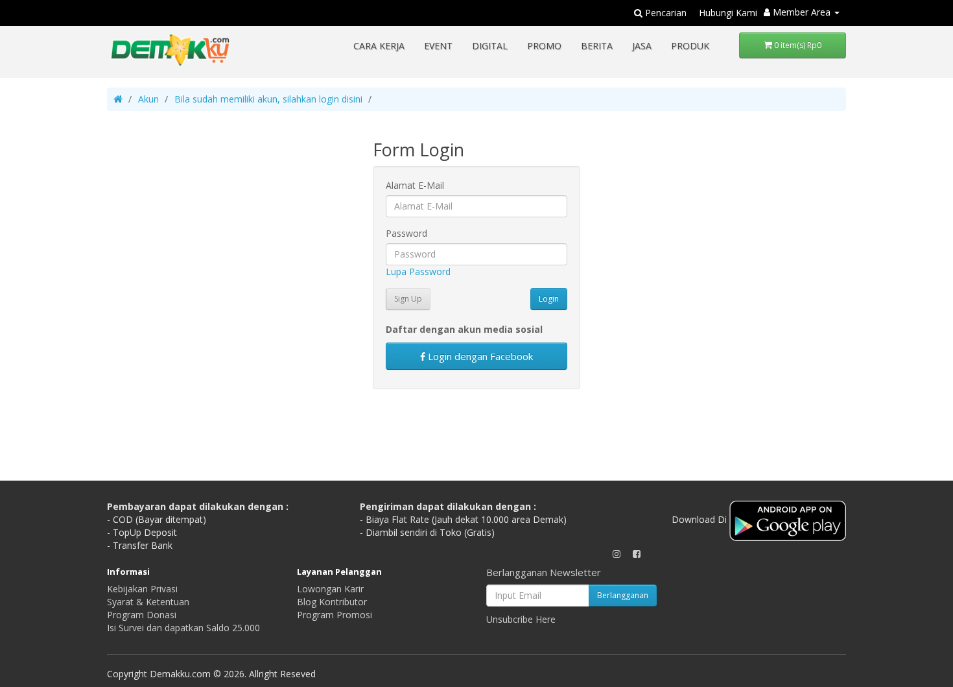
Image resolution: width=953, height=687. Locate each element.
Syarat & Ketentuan (148, 602)
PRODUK (690, 46)
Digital (490, 46)
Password (406, 233)
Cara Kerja (379, 46)
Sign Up (408, 298)
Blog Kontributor (332, 602)
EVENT (438, 46)
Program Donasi (141, 615)
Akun (148, 99)
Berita (597, 46)
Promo (544, 46)
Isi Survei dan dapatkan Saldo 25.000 (183, 627)
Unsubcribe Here (521, 619)
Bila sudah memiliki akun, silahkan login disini (268, 99)
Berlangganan (622, 595)
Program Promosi (334, 615)
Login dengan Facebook (479, 356)
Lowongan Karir (330, 589)
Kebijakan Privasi (142, 589)
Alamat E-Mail (415, 185)
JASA (642, 46)
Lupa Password (418, 271)
